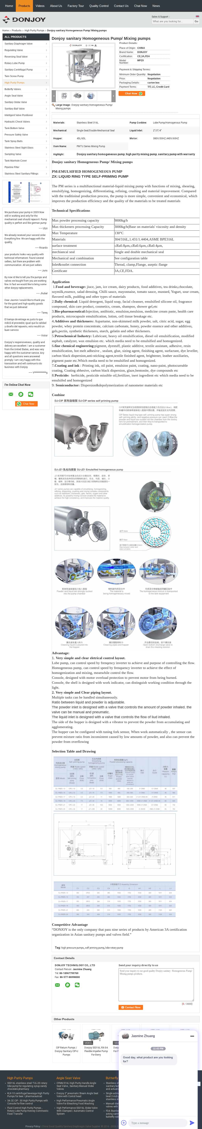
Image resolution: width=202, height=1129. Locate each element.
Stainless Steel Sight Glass (19, 147)
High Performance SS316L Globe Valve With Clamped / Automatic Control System (77, 1111)
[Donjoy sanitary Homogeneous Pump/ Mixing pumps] (83, 65)
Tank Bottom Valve (14, 128)
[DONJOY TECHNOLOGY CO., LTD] (24, 19)
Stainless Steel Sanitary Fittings (21, 173)
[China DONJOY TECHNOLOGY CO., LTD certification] (15, 192)
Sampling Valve (13, 154)
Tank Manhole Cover (16, 160)
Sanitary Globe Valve (16, 102)
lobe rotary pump (114, 947)
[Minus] (192, 1036)
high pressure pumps (72, 947)
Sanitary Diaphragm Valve (19, 43)
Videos (40, 5)
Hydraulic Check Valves (17, 121)
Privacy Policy (32, 1126)
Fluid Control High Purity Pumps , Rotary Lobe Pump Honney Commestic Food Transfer (27, 1111)
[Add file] (124, 1122)
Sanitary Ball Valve (15, 108)
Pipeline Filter (12, 167)
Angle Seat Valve (14, 95)
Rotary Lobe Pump (15, 63)
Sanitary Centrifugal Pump (19, 69)
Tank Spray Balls (13, 141)
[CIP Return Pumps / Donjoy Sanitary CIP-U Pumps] (66, 1036)
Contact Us (121, 5)
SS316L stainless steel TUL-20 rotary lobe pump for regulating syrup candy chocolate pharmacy (27, 1086)
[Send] (192, 1122)
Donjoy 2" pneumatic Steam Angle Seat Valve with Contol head (77, 1095)
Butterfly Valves (13, 89)
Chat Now (140, 5)
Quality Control (98, 5)
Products (24, 5)
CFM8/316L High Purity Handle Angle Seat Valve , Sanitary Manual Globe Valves (76, 1086)
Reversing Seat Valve (16, 56)
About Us (56, 5)
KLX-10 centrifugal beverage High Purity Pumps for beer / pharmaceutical (28, 1095)
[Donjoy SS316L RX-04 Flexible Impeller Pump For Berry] (96, 1036)
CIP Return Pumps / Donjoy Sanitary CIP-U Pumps (66, 1051)
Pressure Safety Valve (16, 134)
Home (9, 5)
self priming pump (94, 947)
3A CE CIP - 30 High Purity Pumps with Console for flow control (27, 1102)
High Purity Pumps (34, 30)
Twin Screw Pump (14, 76)
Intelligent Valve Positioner (19, 115)
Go (196, 21)
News (156, 5)
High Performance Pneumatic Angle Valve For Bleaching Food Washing (75, 1102)
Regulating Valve (14, 50)
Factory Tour (76, 5)
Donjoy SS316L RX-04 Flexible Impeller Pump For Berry (96, 1051)
